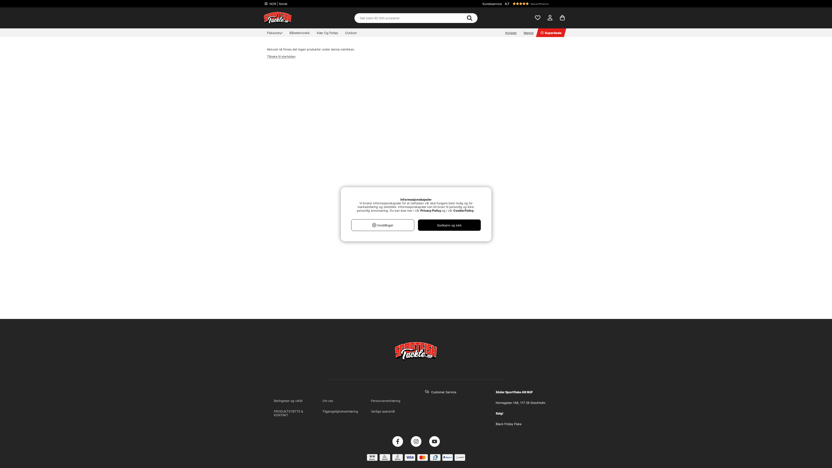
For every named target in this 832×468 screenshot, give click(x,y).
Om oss (327, 401)
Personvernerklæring (385, 401)
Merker (529, 33)
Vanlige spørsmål (383, 411)
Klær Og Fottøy (327, 33)
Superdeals (553, 33)
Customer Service (443, 392)
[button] (536, 3)
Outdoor (351, 33)
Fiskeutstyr (275, 33)
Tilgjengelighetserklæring (340, 411)
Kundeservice (492, 4)
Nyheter (511, 33)
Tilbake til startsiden (281, 56)
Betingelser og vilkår (288, 401)
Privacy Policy (430, 210)
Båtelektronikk (299, 33)
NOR (278, 4)
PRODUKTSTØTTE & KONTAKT (288, 413)
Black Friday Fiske (509, 424)
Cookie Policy (463, 210)
